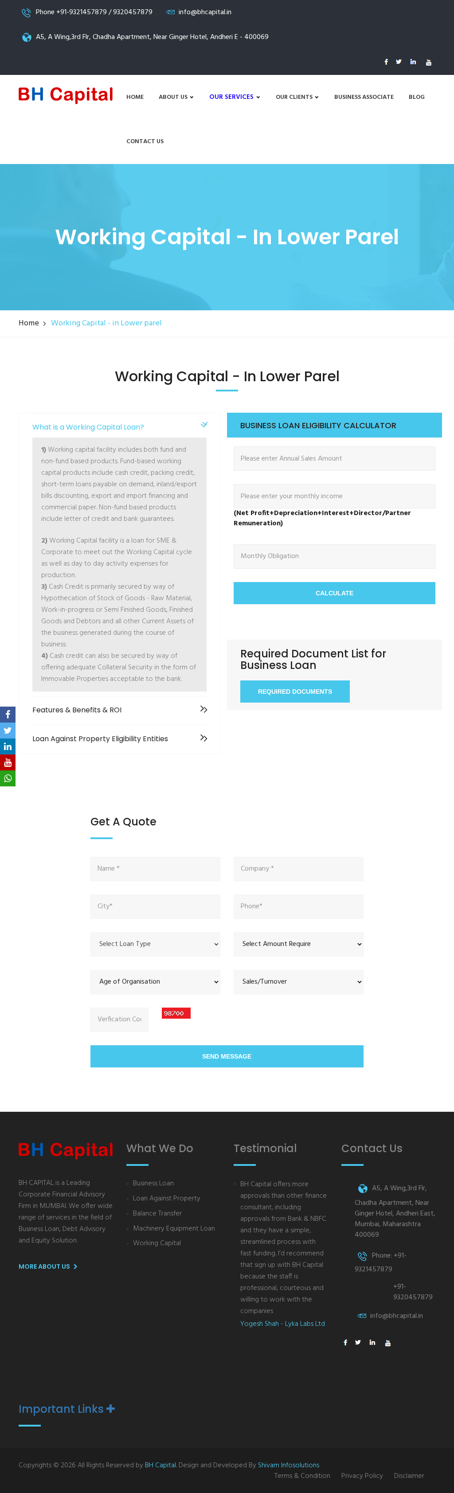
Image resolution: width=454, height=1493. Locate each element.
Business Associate (364, 97)
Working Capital (157, 1244)
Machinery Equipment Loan (174, 1229)
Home (135, 97)
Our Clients (295, 97)
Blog (417, 97)
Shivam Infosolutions (288, 1465)
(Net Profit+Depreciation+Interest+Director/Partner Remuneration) (322, 518)
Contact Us (145, 142)
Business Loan (153, 1184)
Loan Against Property (166, 1199)
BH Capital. (161, 1465)
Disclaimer (409, 1476)
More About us (45, 1266)
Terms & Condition (302, 1476)
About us (174, 97)
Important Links (62, 1409)
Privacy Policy (362, 1476)
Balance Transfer (157, 1214)
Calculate (334, 593)
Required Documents (295, 691)
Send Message (226, 1056)
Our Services (232, 97)
